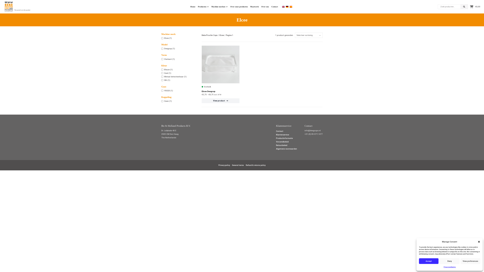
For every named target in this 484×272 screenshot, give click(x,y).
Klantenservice (282, 135)
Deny (449, 261)
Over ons (265, 7)
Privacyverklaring (450, 267)
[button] (479, 242)
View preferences (470, 261)
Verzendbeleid (282, 142)
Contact (274, 7)
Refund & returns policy (256, 165)
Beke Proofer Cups (210, 35)
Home (192, 7)
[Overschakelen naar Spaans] (291, 6)
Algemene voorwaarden (286, 149)
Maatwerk (254, 7)
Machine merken (218, 7)
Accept (429, 261)
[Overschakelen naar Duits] (287, 6)
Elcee (221, 35)
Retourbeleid (281, 145)
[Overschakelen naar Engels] (283, 6)
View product (219, 101)
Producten (202, 7)
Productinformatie (284, 138)
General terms (238, 165)
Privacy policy (224, 165)
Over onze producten (239, 7)
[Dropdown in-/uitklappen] (208, 7)
